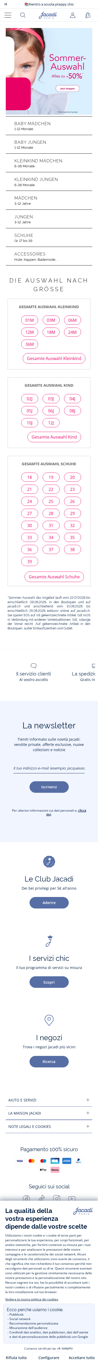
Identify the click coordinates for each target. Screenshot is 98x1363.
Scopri (49, 982)
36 (29, 549)
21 (29, 489)
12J (51, 423)
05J (29, 411)
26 (72, 501)
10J (29, 423)
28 (51, 513)
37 (51, 549)
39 (29, 561)
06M (72, 320)
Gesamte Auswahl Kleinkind (54, 358)
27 (29, 513)
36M (29, 344)
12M (29, 332)
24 (29, 501)
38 (72, 549)
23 (72, 489)
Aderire (49, 902)
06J (51, 411)
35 (72, 537)
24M (72, 332)
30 (29, 525)
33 (29, 537)
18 (29, 477)
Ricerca (49, 1061)
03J (51, 399)
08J (72, 411)
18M (51, 332)
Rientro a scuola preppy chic (49, 4)
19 (51, 477)
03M (51, 320)
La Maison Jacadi (24, 1113)
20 (72, 477)
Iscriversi (49, 786)
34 (51, 537)
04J (72, 399)
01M (29, 320)
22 (51, 489)
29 (72, 513)
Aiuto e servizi (22, 1100)
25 (51, 501)
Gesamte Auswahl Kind (54, 437)
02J (29, 399)
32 (72, 525)
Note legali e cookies (29, 1126)
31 (51, 525)
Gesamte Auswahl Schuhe (54, 577)
